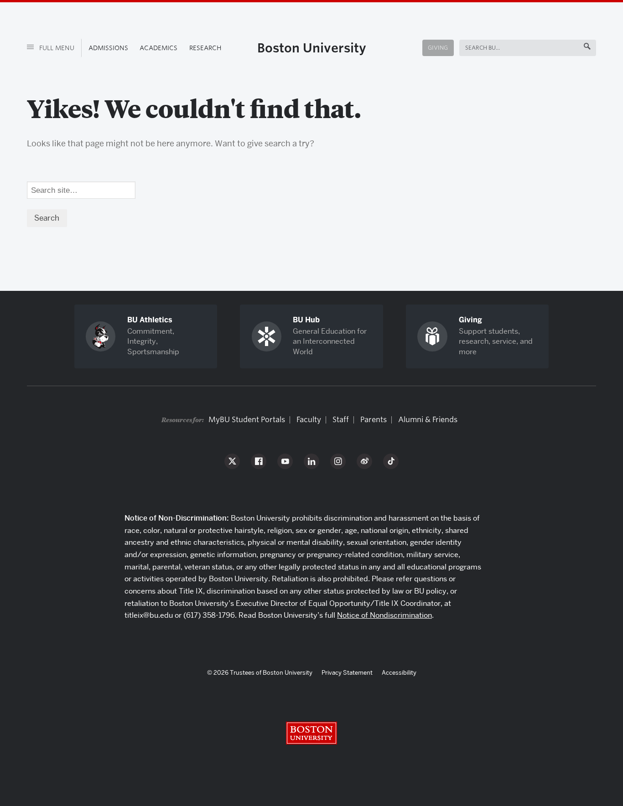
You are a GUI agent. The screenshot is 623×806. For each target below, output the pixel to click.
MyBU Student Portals (246, 419)
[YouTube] (285, 461)
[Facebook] (258, 461)
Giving (438, 47)
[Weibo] (364, 461)
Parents (373, 419)
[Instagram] (338, 461)
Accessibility (399, 672)
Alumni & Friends (427, 419)
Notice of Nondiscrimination (384, 615)
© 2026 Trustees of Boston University (259, 672)
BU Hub (306, 320)
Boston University (311, 48)
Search (476, 47)
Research (205, 48)
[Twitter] (232, 461)
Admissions (108, 48)
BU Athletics (149, 320)
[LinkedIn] (311, 461)
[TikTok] (391, 461)
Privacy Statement (347, 672)
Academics (158, 48)
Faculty (308, 419)
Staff (340, 419)
